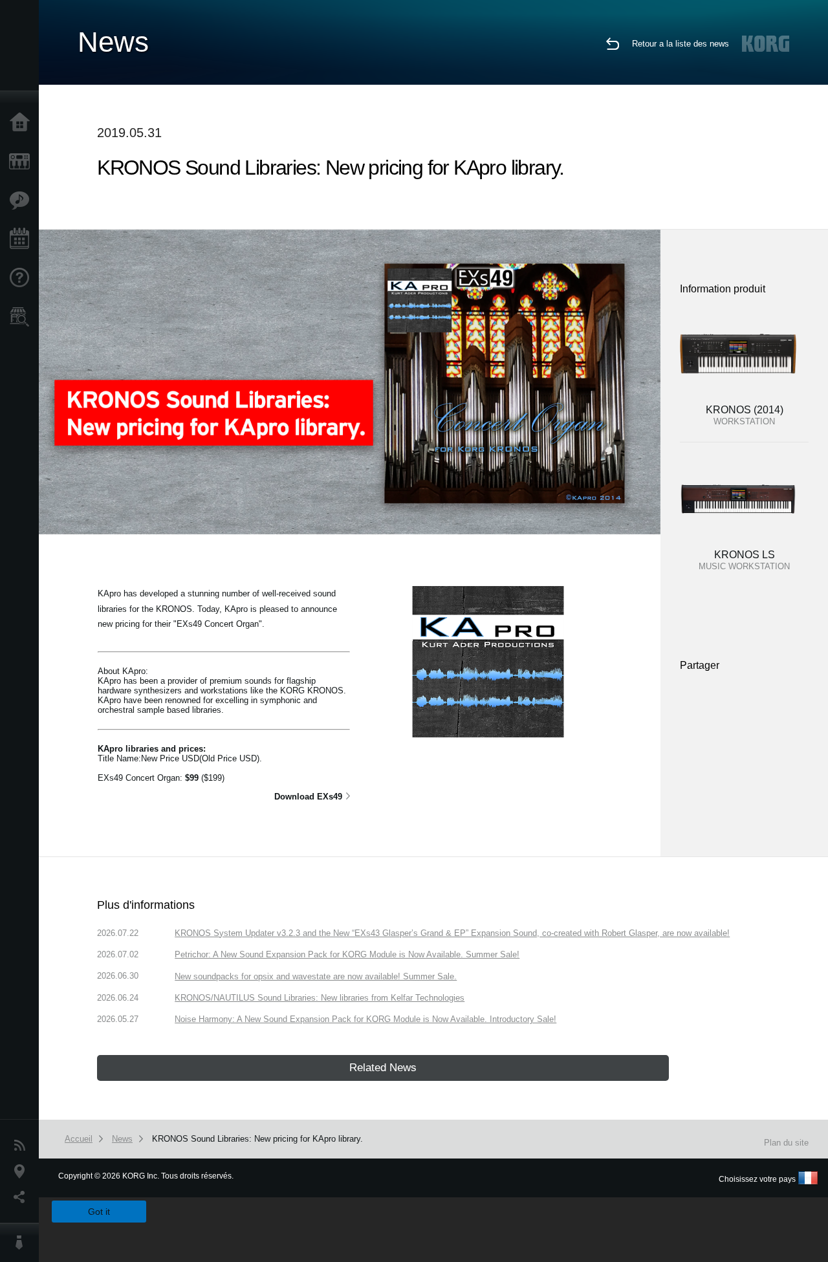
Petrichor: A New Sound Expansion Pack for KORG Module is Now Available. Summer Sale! (347, 954)
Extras (22, 200)
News (22, 1146)
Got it (99, 1211)
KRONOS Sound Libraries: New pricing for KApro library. (257, 1139)
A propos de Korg (22, 1242)
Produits (22, 161)
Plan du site (786, 1143)
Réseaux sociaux (22, 1197)
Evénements (22, 239)
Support (22, 278)
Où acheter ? (22, 317)
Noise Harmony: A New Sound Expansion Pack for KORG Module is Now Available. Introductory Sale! (365, 1019)
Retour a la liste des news (680, 44)
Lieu (22, 1171)
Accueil (22, 122)
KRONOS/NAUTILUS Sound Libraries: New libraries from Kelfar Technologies (319, 998)
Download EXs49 (308, 796)
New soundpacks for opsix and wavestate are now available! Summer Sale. (316, 976)
